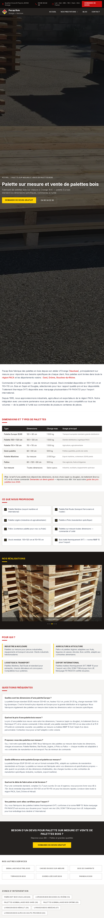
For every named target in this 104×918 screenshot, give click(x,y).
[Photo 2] (49, 623)
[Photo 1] (47, 623)
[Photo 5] (56, 623)
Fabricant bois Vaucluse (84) (17, 897)
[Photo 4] (54, 623)
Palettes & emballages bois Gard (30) (21, 902)
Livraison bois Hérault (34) (16, 908)
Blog (85, 12)
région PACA (8, 377)
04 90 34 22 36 (42, 4)
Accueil (52, 12)
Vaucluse (74, 371)
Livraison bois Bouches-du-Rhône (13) (53, 897)
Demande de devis (90, 4)
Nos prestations (68, 12)
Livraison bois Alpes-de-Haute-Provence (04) (24, 913)
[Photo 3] (52, 623)
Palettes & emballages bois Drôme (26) (61, 902)
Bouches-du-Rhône (65, 377)
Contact (96, 12)
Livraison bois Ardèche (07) (46, 908)
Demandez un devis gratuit (42, 479)
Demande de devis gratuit (19, 200)
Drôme (52, 377)
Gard (45, 377)
